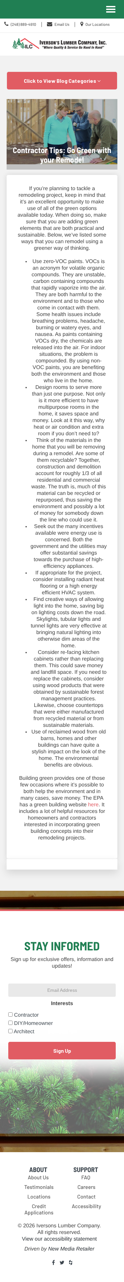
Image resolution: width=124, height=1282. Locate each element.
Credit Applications (39, 1209)
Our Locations (97, 24)
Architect (24, 1032)
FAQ (85, 1177)
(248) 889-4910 (23, 24)
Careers (86, 1187)
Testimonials (39, 1187)
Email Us (62, 24)
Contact (86, 1197)
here (93, 805)
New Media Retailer (71, 1249)
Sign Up (62, 1050)
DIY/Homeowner (33, 1023)
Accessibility (86, 1206)
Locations (39, 1197)
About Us (38, 1177)
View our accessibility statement (59, 1239)
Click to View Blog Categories (60, 81)
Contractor (26, 1015)
